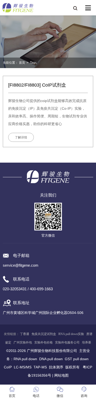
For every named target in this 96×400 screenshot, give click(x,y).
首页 (22, 62)
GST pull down (77, 359)
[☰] (88, 8)
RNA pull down (25, 359)
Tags (33, 62)
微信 (60, 396)
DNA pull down (51, 359)
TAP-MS (40, 367)
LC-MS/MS (22, 367)
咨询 (84, 396)
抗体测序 (56, 367)
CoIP (8, 367)
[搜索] (75, 8)
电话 (36, 396)
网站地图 (61, 375)
